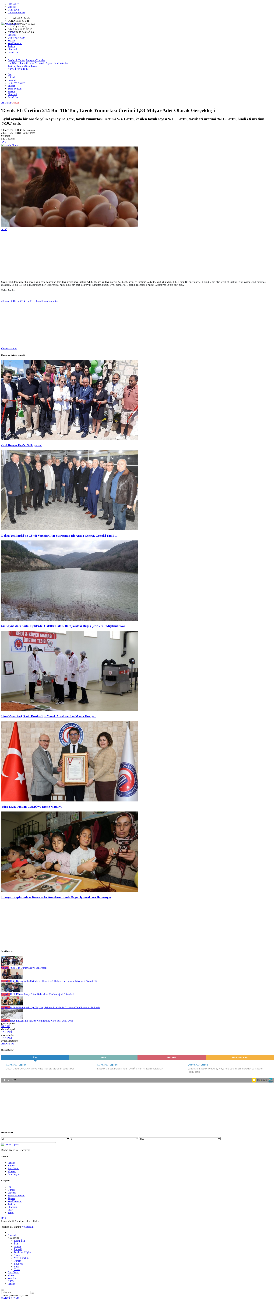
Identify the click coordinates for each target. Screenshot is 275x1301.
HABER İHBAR (10, 1298)
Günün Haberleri (16, 12)
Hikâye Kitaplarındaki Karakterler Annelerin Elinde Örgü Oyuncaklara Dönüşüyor (56, 897)
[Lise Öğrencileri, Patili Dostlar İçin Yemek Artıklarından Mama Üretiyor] (69, 710)
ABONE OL (7, 1043)
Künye (11, 69)
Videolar (12, 6)
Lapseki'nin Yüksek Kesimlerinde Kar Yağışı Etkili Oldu (41, 1020)
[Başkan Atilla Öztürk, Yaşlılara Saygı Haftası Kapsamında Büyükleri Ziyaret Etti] (12, 978)
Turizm (11, 46)
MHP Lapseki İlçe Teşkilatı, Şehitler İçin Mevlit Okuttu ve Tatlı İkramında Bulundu (55, 1007)
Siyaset (11, 40)
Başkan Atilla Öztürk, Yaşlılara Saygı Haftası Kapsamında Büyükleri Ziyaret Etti (53, 981)
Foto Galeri (13, 4)
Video (11, 1275)
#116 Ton (35, 301)
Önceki (5, 348)
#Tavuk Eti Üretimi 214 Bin (15, 301)
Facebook (13, 60)
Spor (27, 66)
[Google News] (9, 145)
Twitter (21, 60)
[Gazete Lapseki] (10, 23)
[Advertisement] (96, 255)
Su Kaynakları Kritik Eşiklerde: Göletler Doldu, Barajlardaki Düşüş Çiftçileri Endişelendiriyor (63, 626)
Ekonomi (12, 49)
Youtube (40, 60)
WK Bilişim (27, 1226)
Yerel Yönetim (15, 43)
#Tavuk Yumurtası (49, 301)
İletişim (18, 69)
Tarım (33, 66)
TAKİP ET (6, 1032)
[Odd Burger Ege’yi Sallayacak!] (69, 439)
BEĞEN (5, 1026)
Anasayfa (6, 102)
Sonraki (13, 348)
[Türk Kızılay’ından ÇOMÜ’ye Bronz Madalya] (69, 800)
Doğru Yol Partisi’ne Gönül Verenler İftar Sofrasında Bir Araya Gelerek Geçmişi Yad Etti (59, 535)
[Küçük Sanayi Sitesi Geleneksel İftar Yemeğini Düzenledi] (12, 991)
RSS (25, 69)
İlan (9, 29)
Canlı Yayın (13, 9)
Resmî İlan (13, 52)
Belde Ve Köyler (16, 37)
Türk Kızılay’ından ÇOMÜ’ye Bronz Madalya (31, 806)
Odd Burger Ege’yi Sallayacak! (21, 445)
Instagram (31, 60)
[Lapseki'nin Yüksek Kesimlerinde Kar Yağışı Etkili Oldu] (12, 1017)
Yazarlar (12, 1278)
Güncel (11, 32)
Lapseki (12, 34)
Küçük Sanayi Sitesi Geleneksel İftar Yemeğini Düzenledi (42, 994)
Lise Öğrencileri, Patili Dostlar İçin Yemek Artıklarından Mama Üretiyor (48, 716)
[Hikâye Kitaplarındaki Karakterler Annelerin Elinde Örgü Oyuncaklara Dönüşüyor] (69, 891)
